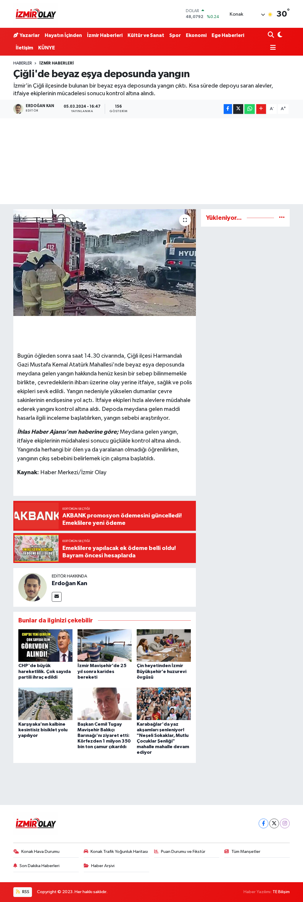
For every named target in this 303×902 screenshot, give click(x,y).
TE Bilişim (281, 892)
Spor (175, 35)
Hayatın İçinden (63, 35)
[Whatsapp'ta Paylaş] (249, 109)
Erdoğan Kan (69, 583)
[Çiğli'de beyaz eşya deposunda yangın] (104, 262)
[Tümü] (282, 217)
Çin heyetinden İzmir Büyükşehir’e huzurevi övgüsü (161, 671)
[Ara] (271, 35)
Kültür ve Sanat (146, 35)
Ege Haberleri (228, 35)
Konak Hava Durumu (40, 851)
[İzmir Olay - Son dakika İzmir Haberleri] (35, 14)
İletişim (24, 47)
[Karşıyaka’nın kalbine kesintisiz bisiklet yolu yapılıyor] (45, 703)
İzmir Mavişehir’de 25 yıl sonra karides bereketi (102, 671)
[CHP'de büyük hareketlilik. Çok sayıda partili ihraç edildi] (45, 645)
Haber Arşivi (103, 866)
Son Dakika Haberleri (39, 866)
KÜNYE (46, 47)
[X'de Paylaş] (238, 109)
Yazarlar (30, 35)
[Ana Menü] (272, 48)
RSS (25, 892)
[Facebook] (263, 823)
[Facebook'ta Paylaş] (228, 109)
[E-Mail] (57, 597)
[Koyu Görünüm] (279, 35)
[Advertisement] (151, 162)
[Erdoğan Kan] (32, 587)
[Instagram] (285, 823)
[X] (274, 823)
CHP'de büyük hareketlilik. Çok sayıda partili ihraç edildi (44, 671)
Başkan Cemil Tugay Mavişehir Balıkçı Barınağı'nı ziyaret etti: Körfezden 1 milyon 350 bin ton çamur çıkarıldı (104, 735)
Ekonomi (196, 35)
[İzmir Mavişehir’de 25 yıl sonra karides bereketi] (105, 645)
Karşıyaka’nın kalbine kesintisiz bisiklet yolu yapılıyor (42, 730)
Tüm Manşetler (245, 851)
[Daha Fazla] (261, 109)
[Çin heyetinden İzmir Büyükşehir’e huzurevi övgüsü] (164, 645)
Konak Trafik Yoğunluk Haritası (119, 851)
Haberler (22, 63)
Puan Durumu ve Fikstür (183, 851)
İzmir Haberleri (105, 35)
